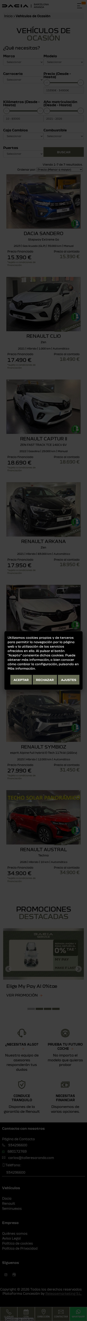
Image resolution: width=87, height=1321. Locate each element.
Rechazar (45, 679)
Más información (21, 668)
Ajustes (68, 679)
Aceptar (21, 679)
